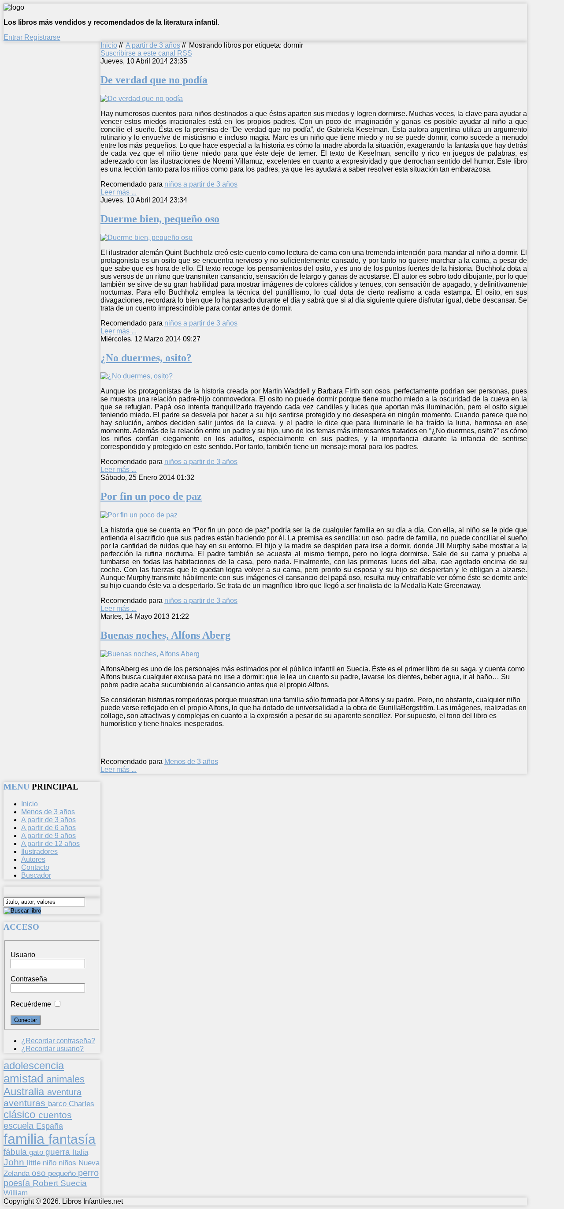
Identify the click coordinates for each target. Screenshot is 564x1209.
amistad (25, 1078)
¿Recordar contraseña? (58, 1040)
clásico (21, 1114)
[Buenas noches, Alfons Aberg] (150, 654)
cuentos (55, 1115)
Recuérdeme (31, 1004)
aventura (64, 1092)
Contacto (35, 867)
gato (37, 1152)
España (49, 1126)
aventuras (26, 1103)
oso (40, 1173)
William (16, 1192)
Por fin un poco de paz (151, 496)
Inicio (108, 45)
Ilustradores (39, 851)
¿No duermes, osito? (146, 357)
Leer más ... (118, 192)
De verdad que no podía (154, 80)
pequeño (63, 1173)
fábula (16, 1152)
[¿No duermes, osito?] (136, 376)
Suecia (73, 1183)
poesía (18, 1183)
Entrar (14, 37)
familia (26, 1139)
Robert (46, 1183)
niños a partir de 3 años (200, 184)
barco (58, 1103)
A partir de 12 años (50, 843)
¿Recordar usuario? (52, 1048)
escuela (20, 1125)
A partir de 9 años (48, 835)
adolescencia (34, 1065)
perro (88, 1173)
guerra (58, 1152)
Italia (80, 1152)
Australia (25, 1091)
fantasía (72, 1139)
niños (68, 1162)
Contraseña (29, 979)
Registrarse (42, 37)
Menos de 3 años (191, 761)
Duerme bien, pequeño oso (159, 219)
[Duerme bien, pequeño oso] (146, 237)
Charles (81, 1104)
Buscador (36, 875)
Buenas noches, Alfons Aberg (165, 635)
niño (51, 1163)
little (35, 1163)
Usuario (23, 954)
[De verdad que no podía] (141, 98)
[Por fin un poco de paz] (139, 515)
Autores (33, 859)
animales (65, 1079)
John (15, 1162)
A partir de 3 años (153, 45)
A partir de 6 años (48, 827)
